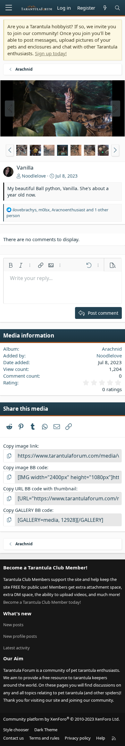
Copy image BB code (25, 467)
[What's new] (104, 8)
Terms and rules (44, 738)
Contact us (13, 738)
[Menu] (8, 7)
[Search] (117, 8)
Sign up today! (51, 53)
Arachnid (112, 349)
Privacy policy (78, 738)
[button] (10, 150)
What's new (17, 613)
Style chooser (16, 730)
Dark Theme (45, 730)
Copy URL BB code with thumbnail (39, 489)
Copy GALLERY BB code (27, 510)
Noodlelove (34, 176)
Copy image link (20, 446)
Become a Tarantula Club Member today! (42, 602)
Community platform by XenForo (61, 719)
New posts (13, 625)
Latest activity (16, 648)
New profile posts (20, 636)
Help (100, 738)
